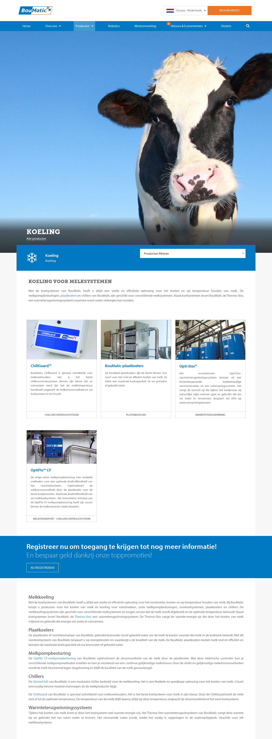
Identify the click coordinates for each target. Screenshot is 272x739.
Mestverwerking (145, 26)
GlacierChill (40, 681)
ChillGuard (40, 694)
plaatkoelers (69, 295)
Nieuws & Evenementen (187, 26)
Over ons (51, 26)
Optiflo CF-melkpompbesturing (54, 658)
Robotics (114, 26)
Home (26, 26)
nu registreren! (43, 568)
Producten (83, 26)
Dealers (226, 26)
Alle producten (36, 238)
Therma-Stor (83, 617)
